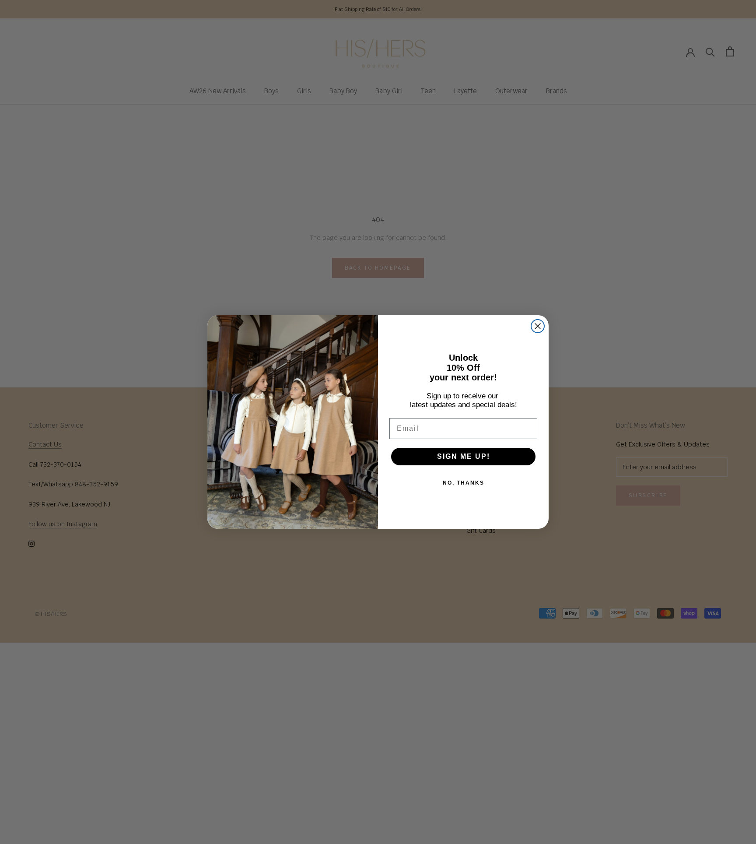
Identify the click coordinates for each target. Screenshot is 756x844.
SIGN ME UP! (463, 456)
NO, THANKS (463, 483)
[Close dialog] (537, 326)
